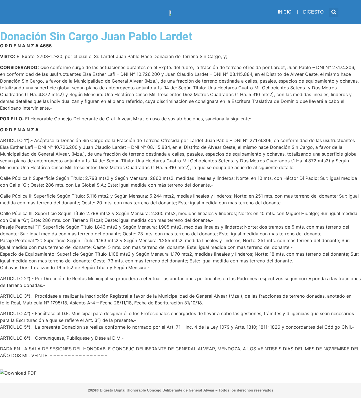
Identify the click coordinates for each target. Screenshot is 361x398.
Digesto (313, 12)
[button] (333, 12)
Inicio (284, 12)
